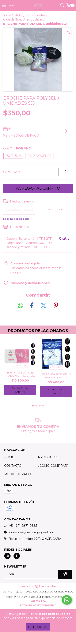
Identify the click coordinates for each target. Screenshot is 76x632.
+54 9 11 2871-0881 (23, 526)
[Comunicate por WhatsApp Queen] (67, 600)
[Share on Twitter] (43, 305)
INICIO (9, 457)
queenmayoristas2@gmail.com (32, 532)
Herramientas (35, 15)
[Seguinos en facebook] (17, 556)
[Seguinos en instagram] (7, 556)
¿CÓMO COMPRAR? (53, 466)
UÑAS (18, 15)
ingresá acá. (38, 601)
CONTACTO (13, 466)
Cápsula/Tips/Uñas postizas (23, 19)
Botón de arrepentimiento (38, 605)
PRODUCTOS (48, 457)
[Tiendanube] (38, 587)
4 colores (20, 365)
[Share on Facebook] (31, 305)
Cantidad (11, 172)
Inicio (7, 15)
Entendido (38, 626)
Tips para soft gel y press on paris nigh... (56, 376)
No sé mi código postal (16, 218)
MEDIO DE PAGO (17, 474)
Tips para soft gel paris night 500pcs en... (20, 374)
